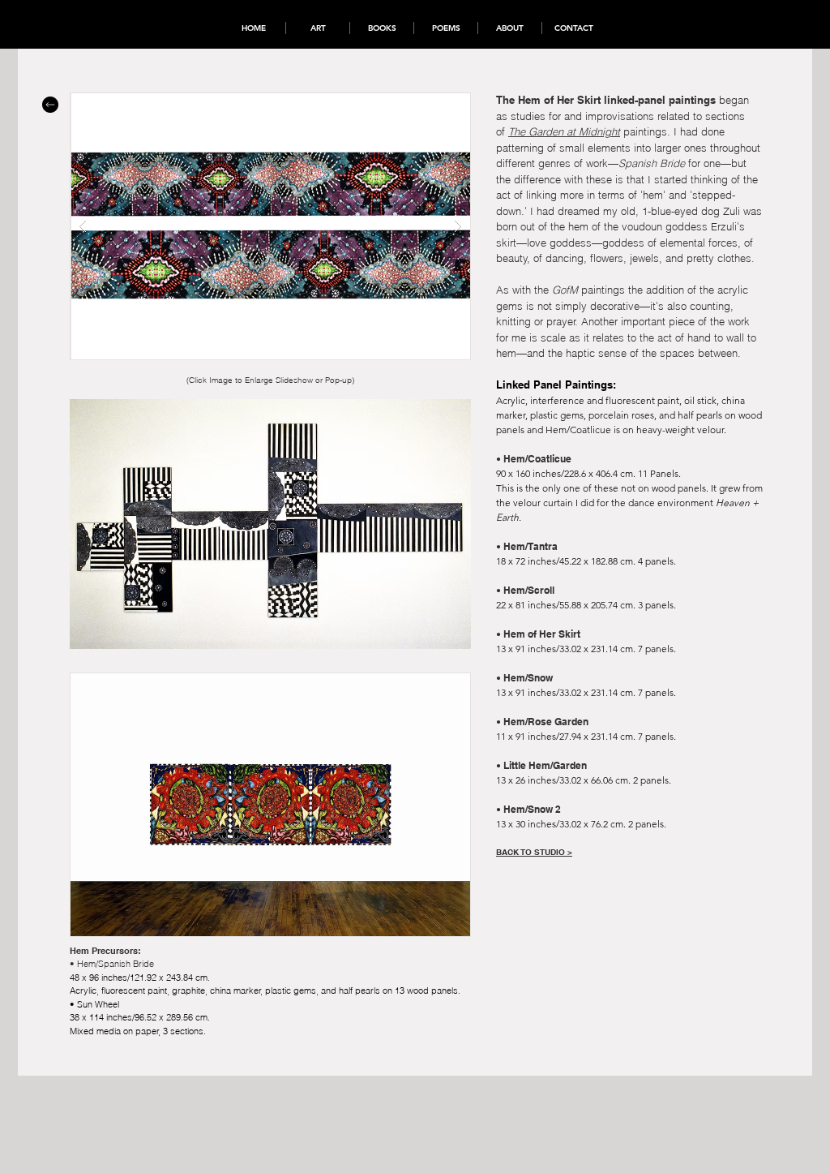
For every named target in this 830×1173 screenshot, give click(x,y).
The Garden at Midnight (564, 131)
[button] (270, 226)
